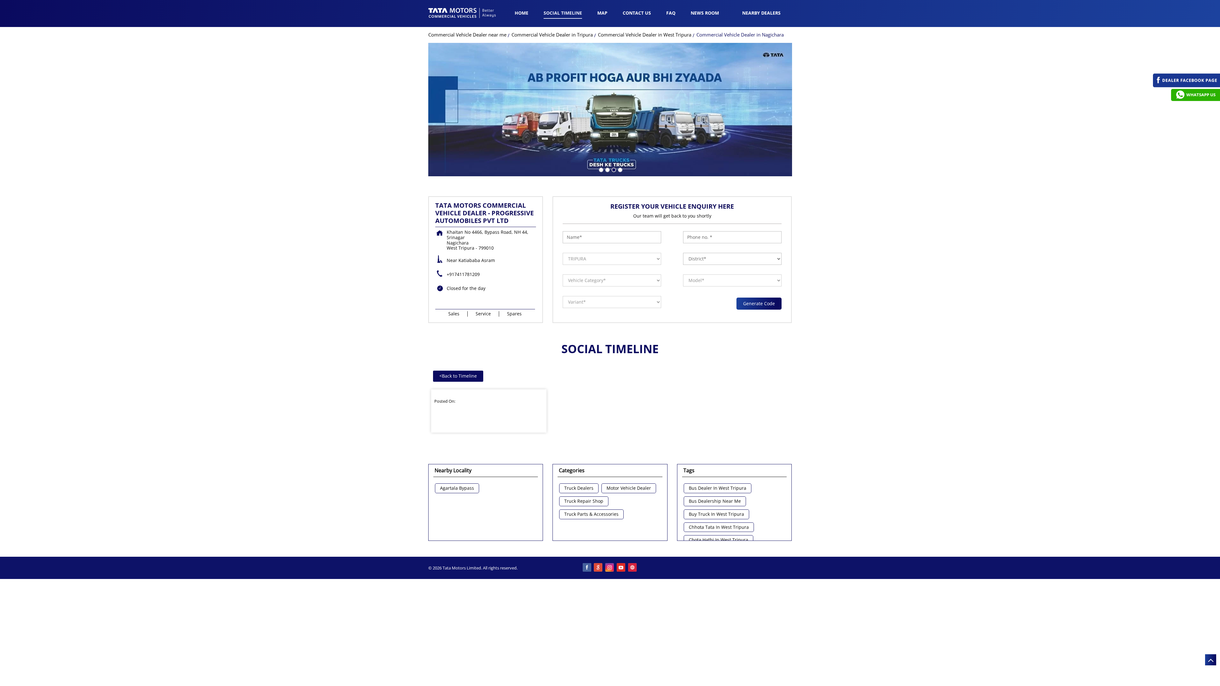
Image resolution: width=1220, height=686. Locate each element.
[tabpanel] (610, 109)
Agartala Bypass (457, 488)
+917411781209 (463, 274)
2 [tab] (606, 169)
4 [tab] (619, 169)
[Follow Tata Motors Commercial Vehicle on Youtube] (621, 568)
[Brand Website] (633, 568)
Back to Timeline (458, 376)
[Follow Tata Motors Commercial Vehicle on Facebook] (587, 568)
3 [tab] (613, 169)
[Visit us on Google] (598, 568)
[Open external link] (1186, 86)
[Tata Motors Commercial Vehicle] (462, 13)
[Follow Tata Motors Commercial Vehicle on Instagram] (610, 568)
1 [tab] (600, 169)
